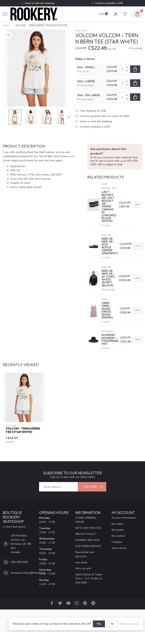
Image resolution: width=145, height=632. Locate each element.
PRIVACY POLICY (85, 534)
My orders (117, 524)
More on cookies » (129, 623)
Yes (99, 624)
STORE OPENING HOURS (85, 520)
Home (6, 25)
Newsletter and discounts (84, 554)
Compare (117, 542)
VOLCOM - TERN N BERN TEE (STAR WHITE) (41, 25)
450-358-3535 (19, 562)
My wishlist (118, 536)
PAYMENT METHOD (87, 540)
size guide (81, 562)
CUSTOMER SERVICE (88, 546)
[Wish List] (125, 14)
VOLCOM (80, 31)
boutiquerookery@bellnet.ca (28, 573)
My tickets (118, 530)
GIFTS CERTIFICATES (88, 528)
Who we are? (83, 568)
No (112, 624)
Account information (124, 518)
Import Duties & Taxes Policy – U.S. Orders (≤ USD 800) (88, 579)
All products (119, 548)
